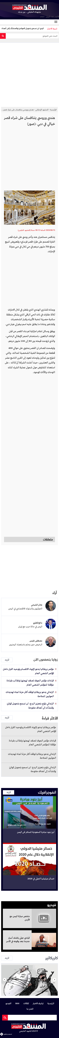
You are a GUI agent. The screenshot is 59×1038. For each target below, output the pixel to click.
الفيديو (8, 1003)
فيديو (51, 904)
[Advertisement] (29, 73)
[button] (4, 979)
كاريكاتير (51, 957)
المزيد (7, 659)
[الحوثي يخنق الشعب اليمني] (29, 979)
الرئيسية (53, 109)
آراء (54, 592)
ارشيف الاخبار (38, 1003)
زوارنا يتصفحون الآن (46, 659)
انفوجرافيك (47, 791)
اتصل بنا (29, 1009)
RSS (17, 1003)
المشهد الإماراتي (41, 109)
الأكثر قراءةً (50, 717)
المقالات (26, 1003)
